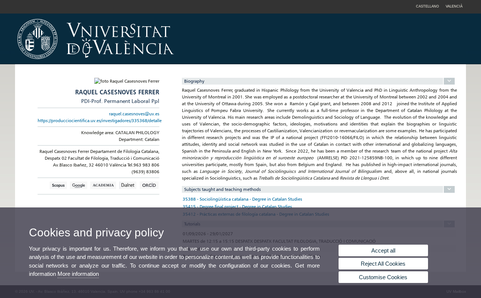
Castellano (427, 6)
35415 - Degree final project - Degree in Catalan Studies (237, 206)
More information (78, 274)
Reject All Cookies (383, 263)
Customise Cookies (383, 277)
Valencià (454, 6)
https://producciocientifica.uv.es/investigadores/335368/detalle (100, 120)
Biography (194, 81)
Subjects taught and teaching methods (222, 189)
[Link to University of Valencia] (159, 61)
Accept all (383, 250)
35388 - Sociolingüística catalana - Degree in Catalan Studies (242, 199)
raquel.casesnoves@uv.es (134, 113)
